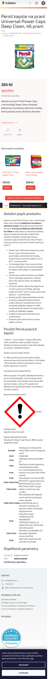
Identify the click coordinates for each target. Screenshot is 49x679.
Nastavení (23, 665)
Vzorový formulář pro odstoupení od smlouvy (18, 606)
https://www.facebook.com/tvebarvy (19, 588)
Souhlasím (23, 673)
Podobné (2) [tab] (15, 205)
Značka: (8, 36)
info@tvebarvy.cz (11, 580)
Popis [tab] (5, 205)
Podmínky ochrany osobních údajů (14, 603)
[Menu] (43, 3)
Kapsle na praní (21, 555)
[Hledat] (30, 3)
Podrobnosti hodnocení (32, 33)
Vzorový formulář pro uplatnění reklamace (17, 609)
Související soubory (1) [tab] (31, 205)
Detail (7, 187)
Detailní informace (8, 123)
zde (31, 658)
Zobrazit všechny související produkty (24, 198)
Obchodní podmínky (8, 599)
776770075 (9, 584)
